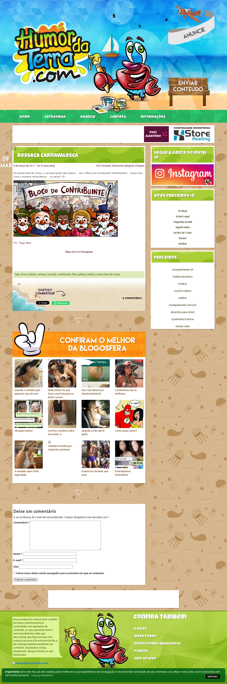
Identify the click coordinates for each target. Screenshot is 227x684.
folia (74, 274)
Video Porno (145, 636)
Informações (153, 117)
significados (183, 227)
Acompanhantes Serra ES (182, 305)
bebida (32, 274)
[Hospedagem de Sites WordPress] (192, 134)
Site (15, 566)
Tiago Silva (25, 242)
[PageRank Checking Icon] (30, 664)
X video (140, 629)
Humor (183, 238)
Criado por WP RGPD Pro (42, 675)
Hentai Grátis (183, 326)
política (91, 274)
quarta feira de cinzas (108, 274)
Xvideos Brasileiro (183, 276)
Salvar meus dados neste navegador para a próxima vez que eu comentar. (60, 573)
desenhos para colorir (183, 312)
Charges (139, 165)
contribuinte (64, 274)
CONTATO (118, 117)
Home (25, 117)
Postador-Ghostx (110, 165)
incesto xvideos (182, 290)
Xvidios (182, 243)
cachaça (41, 274)
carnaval (51, 274)
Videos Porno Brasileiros (157, 644)
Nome (17, 553)
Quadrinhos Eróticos (182, 319)
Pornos (141, 651)
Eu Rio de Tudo (183, 232)
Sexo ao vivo (145, 659)
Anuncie (87, 117)
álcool (24, 274)
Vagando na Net (182, 221)
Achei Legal (183, 216)
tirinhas (182, 211)
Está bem (213, 676)
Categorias (55, 117)
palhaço (82, 274)
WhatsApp (61, 303)
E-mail (18, 560)
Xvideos (182, 283)
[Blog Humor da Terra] (86, 67)
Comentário (21, 522)
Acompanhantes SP (182, 269)
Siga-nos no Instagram (79, 251)
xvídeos (182, 298)
